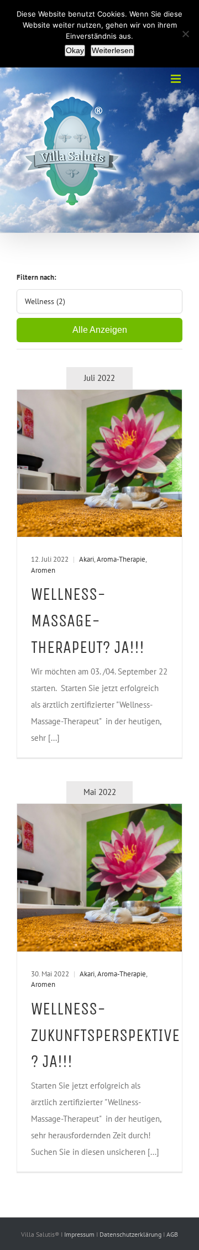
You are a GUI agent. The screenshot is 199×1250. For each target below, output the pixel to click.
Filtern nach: (36, 277)
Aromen (43, 570)
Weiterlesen (112, 50)
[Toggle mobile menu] (176, 79)
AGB (172, 1234)
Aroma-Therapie (121, 559)
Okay (75, 50)
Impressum (80, 1234)
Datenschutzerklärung (131, 1234)
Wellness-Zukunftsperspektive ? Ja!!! (105, 1035)
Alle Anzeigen (99, 329)
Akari (86, 559)
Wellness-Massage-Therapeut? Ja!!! (87, 620)
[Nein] (185, 33)
